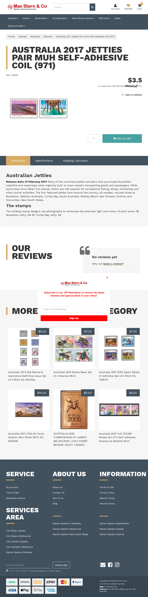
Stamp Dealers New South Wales (70, 534)
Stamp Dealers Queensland (114, 523)
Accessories (59, 18)
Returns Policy (107, 498)
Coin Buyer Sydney (16, 530)
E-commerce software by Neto (112, 584)
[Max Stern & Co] (27, 7)
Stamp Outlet (16, 26)
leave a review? (113, 263)
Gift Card (104, 18)
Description (18, 160)
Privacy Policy (107, 492)
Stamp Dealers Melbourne (67, 529)
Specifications (44, 160)
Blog (55, 503)
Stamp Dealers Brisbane (19, 552)
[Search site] (92, 7)
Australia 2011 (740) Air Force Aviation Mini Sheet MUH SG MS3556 (26, 437)
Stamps (12, 18)
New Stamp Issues (82, 18)
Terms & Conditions (37, 571)
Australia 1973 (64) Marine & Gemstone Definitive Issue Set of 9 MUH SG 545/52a (27, 376)
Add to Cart (123, 138)
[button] (132, 95)
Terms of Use (107, 487)
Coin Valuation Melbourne (19, 547)
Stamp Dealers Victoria (112, 534)
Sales (118, 18)
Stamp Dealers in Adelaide (67, 523)
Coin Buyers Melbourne (18, 536)
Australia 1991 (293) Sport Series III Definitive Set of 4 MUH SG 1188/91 (119, 376)
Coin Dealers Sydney (17, 541)
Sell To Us (58, 498)
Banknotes (41, 18)
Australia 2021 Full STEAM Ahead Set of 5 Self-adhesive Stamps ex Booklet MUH (117, 437)
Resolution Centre (15, 498)
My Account (12, 487)
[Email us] (103, 564)
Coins (26, 18)
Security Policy (107, 503)
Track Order (12, 492)
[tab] (18, 160)
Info (140, 86)
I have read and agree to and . (35, 571)
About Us (57, 487)
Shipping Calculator (75, 160)
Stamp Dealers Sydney (112, 529)
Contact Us (58, 492)
